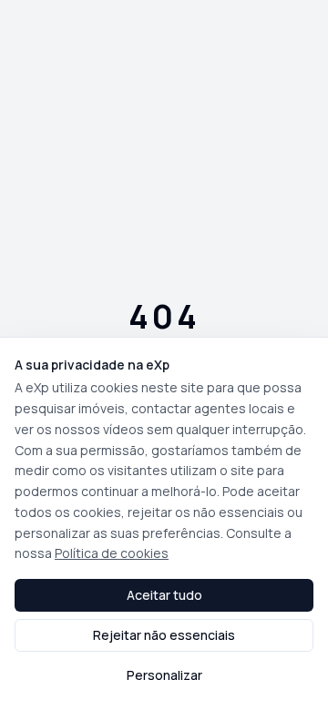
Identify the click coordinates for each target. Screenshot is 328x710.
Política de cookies (112, 553)
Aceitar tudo (164, 595)
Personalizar (164, 675)
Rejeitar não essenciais (164, 635)
